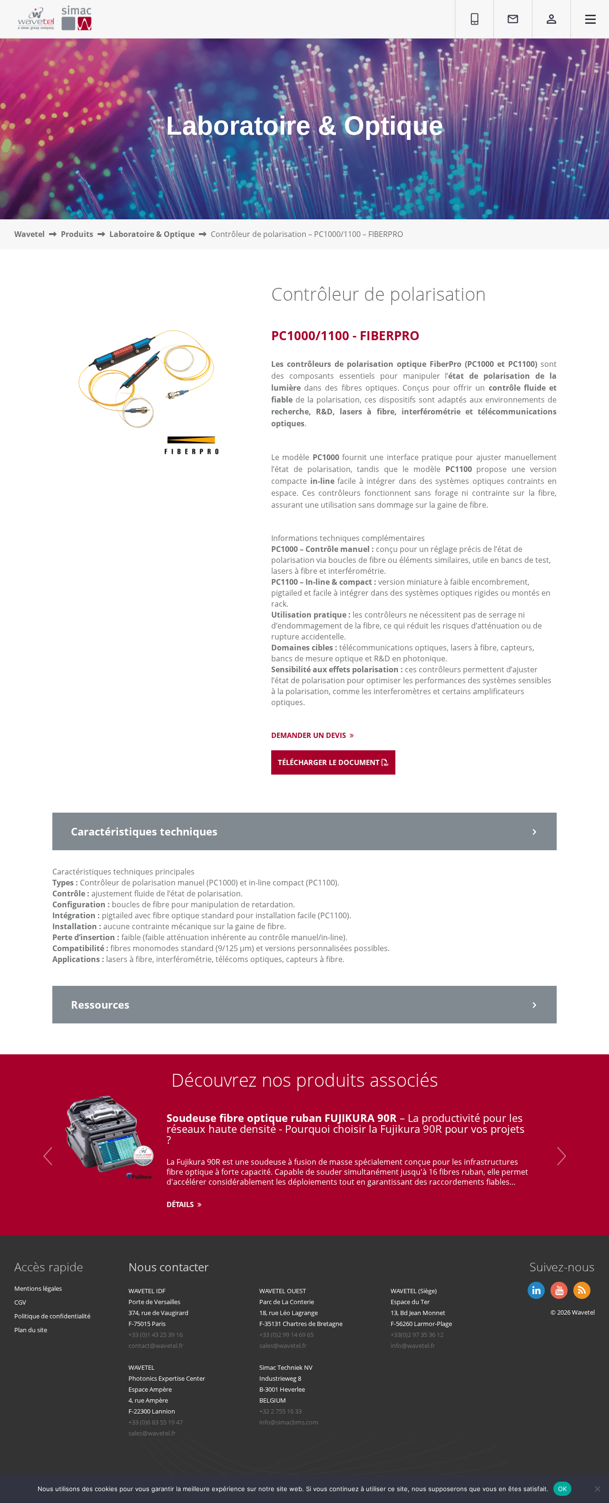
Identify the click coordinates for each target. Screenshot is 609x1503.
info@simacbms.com (288, 1422)
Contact (508, 5)
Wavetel (29, 234)
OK (562, 1488)
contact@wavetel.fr (155, 1345)
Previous (47, 1156)
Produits (77, 234)
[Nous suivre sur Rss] (581, 1289)
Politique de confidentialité (52, 1316)
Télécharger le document (330, 762)
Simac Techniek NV (286, 1367)
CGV (20, 1302)
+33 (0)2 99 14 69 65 (286, 1334)
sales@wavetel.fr (282, 1345)
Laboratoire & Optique (152, 234)
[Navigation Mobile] (590, 20)
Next (561, 1156)
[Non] (597, 1488)
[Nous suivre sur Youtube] (558, 1289)
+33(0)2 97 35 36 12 (417, 1334)
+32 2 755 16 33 (280, 1411)
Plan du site (30, 1330)
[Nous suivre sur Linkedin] (535, 1289)
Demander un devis (309, 735)
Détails (181, 1204)
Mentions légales (38, 1288)
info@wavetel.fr (413, 1345)
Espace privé (545, 10)
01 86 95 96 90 (470, 10)
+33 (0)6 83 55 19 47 (155, 1422)
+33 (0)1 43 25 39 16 (155, 1334)
